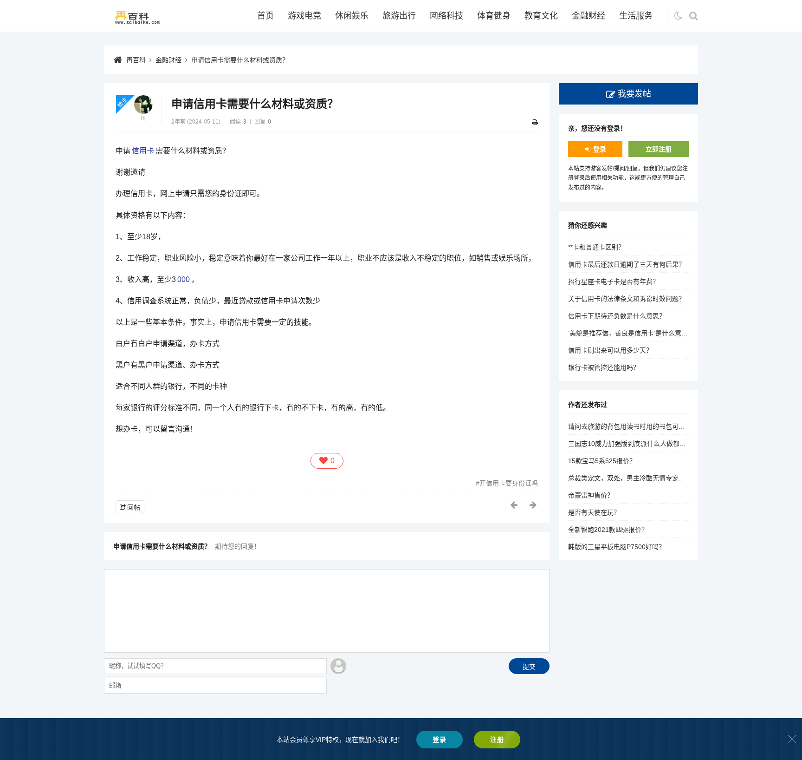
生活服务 (636, 15)
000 (183, 279)
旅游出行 (399, 15)
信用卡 (143, 151)
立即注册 (659, 149)
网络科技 (446, 15)
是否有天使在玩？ (594, 512)
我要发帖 (634, 93)
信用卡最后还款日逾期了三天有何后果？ (626, 264)
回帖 (133, 507)
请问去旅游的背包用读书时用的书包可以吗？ (633, 426)
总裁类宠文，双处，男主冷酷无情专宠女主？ (633, 478)
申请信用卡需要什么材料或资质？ (240, 60)
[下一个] (534, 505)
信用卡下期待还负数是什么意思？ (617, 316)
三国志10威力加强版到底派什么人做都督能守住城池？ (646, 443)
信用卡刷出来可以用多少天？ (610, 350)
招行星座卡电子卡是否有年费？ (613, 281)
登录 (599, 149)
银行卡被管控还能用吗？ (604, 367)
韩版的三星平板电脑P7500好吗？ (616, 546)
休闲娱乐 (352, 15)
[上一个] (514, 505)
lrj (143, 118)
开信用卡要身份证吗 (508, 483)
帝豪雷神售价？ (591, 495)
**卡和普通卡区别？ (596, 247)
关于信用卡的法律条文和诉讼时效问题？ (626, 298)
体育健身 (494, 15)
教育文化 (541, 15)
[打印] (535, 122)
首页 (265, 15)
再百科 (136, 60)
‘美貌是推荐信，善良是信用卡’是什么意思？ (631, 333)
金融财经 (588, 15)
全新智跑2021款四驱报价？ (608, 529)
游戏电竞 (304, 15)
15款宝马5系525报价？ (602, 461)
